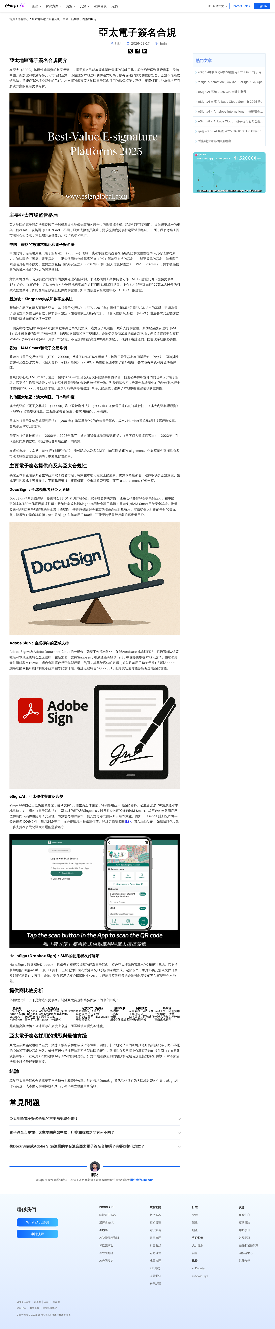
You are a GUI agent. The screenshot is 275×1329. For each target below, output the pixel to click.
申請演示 (37, 1234)
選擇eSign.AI (107, 1222)
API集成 (155, 1268)
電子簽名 (155, 1230)
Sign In (262, 6)
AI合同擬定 (106, 1260)
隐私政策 (22, 1308)
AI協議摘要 (106, 1245)
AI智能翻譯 (106, 1253)
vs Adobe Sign (200, 1276)
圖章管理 (155, 1237)
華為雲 (56, 1301)
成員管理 (155, 1260)
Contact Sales (241, 6)
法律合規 (100, 6)
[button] (217, 6)
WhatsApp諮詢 (37, 1222)
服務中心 (244, 1214)
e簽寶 (28, 1301)
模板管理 (155, 1222)
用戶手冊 (244, 1230)
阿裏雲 (38, 1301)
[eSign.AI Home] (15, 5)
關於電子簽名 (107, 1214)
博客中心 (23, 19)
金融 (194, 1214)
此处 (128, 821)
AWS (48, 1301)
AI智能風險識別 (109, 1237)
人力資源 (197, 1245)
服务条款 (35, 1308)
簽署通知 (155, 1276)
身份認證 (155, 1283)
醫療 (194, 1253)
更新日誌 (244, 1222)
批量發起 (155, 1245)
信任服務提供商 (248, 1245)
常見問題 (244, 1237)
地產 (194, 1230)
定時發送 (155, 1253)
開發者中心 (246, 1253)
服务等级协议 (49, 1308)
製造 (194, 1222)
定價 (115, 6)
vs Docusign (198, 1268)
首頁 (12, 19)
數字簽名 (155, 1214)
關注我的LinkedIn (142, 1179)
